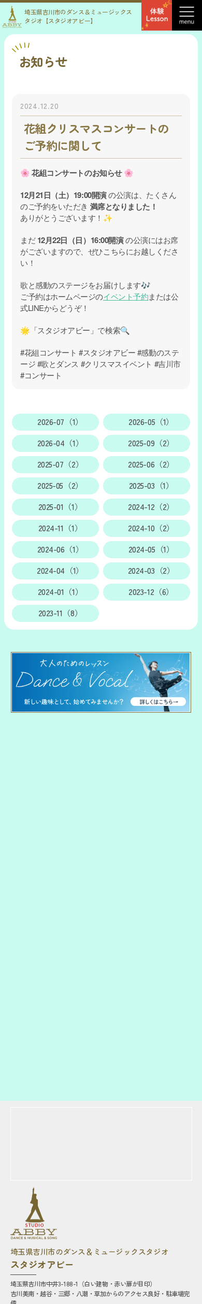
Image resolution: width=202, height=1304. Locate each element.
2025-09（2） (151, 443)
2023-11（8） (60, 613)
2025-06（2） (151, 464)
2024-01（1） (60, 592)
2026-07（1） (60, 422)
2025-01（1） (60, 507)
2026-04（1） (60, 443)
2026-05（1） (151, 422)
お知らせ (43, 61)
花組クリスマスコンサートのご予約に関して (96, 137)
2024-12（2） (151, 507)
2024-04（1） (60, 570)
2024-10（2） (151, 528)
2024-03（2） (151, 570)
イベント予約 (125, 296)
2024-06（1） (60, 549)
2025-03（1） (151, 485)
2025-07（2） (60, 464)
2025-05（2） (60, 485)
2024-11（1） (60, 528)
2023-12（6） (151, 592)
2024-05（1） (151, 549)
